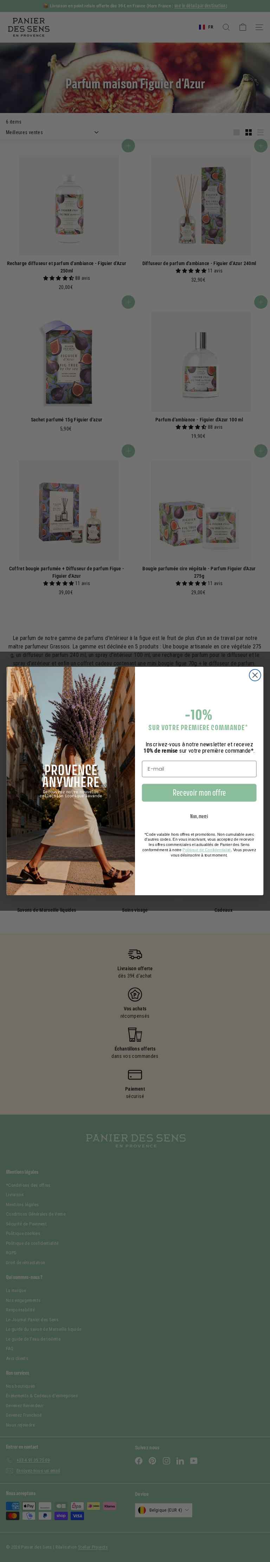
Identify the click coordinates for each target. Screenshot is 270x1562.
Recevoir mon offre (199, 792)
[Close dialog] (255, 675)
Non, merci (199, 816)
